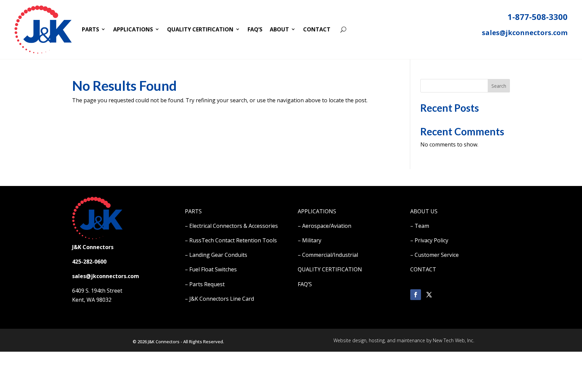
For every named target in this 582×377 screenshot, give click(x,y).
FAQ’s (255, 29)
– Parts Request (205, 284)
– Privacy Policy (429, 240)
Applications (133, 29)
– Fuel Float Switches (211, 269)
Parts (90, 29)
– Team (419, 226)
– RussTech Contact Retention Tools (231, 240)
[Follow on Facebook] (415, 294)
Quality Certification (200, 29)
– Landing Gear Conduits (216, 255)
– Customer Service (434, 255)
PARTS (193, 211)
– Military (309, 240)
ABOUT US (424, 211)
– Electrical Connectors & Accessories (231, 226)
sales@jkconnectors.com (525, 32)
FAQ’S (305, 284)
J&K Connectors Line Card (221, 298)
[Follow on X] (429, 294)
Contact (316, 29)
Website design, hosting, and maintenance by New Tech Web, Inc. (403, 340)
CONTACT (423, 269)
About (279, 29)
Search (498, 86)
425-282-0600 (89, 261)
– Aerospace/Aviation (324, 226)
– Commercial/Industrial (328, 255)
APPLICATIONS (317, 211)
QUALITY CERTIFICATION (330, 269)
